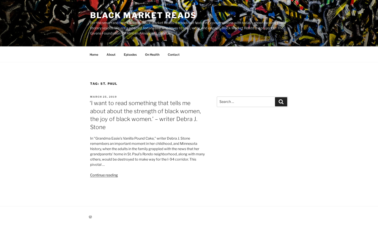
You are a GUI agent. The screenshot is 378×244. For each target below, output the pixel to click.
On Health (152, 54)
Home (94, 54)
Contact (174, 54)
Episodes (130, 54)
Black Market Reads (143, 15)
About (111, 54)
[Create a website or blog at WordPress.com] (90, 217)
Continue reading (104, 175)
